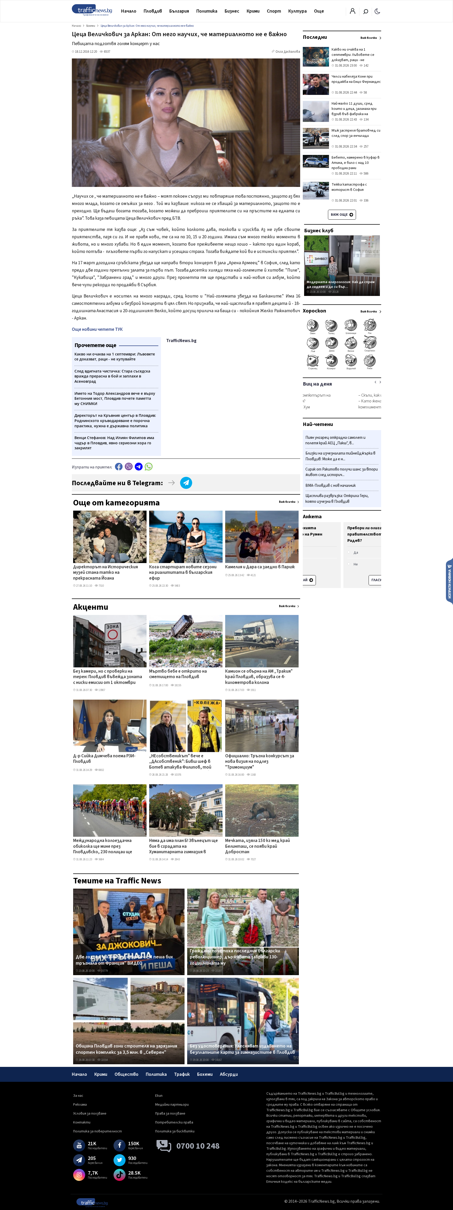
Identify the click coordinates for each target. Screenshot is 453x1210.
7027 (253, 859)
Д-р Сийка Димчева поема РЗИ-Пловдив (104, 759)
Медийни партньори (172, 1104)
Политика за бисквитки (175, 1131)
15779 (104, 971)
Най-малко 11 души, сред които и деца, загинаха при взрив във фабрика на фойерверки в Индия (354, 111)
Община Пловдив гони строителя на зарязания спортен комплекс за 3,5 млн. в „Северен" (126, 1049)
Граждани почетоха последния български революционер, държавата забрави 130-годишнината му (235, 957)
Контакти (81, 1122)
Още (319, 11)
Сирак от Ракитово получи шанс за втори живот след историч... (341, 472)
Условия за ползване (89, 1113)
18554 (104, 1060)
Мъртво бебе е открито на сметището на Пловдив (178, 674)
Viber (129, 466)
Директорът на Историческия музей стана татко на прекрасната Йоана (105, 572)
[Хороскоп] (342, 369)
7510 (101, 586)
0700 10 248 (198, 1146)
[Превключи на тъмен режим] (377, 11)
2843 (177, 859)
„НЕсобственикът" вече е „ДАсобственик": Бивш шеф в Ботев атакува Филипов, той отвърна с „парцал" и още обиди (183, 762)
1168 (253, 775)
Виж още (339, 214)
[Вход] (352, 12)
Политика (206, 11)
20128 (335, 292)
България (179, 11)
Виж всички (287, 502)
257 (365, 146)
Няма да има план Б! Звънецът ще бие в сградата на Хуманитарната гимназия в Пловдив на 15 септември (183, 846)
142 (365, 65)
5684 (101, 859)
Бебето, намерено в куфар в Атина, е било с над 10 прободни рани (356, 163)
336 (365, 200)
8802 (101, 770)
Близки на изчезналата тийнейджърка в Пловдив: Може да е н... (340, 456)
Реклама (80, 1104)
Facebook (119, 466)
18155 (177, 685)
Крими (253, 11)
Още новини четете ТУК (97, 329)
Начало (128, 11)
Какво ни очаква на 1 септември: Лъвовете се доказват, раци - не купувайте (353, 57)
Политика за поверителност (97, 1131)
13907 (101, 690)
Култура (297, 11)
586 (365, 173)
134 (365, 119)
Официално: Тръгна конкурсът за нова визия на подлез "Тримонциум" (259, 761)
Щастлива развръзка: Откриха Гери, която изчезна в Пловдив (337, 499)
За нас (78, 1095)
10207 (218, 971)
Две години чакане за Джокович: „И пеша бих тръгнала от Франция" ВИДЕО (124, 960)
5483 (177, 586)
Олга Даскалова (288, 51)
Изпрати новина (449, 581)
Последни (315, 37)
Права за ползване (170, 1113)
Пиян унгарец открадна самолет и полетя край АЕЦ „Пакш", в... (335, 440)
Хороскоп (314, 311)
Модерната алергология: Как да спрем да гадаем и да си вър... (341, 284)
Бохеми (205, 1074)
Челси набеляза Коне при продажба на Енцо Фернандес (356, 79)
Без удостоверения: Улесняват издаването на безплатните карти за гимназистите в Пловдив (242, 1049)
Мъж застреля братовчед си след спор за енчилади (356, 133)
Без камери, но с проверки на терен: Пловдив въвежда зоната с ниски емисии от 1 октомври (107, 677)
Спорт (274, 11)
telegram (139, 466)
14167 (218, 1060)
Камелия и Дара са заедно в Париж (260, 567)
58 (365, 92)
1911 (253, 690)
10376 (177, 775)
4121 (253, 575)
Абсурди (229, 1074)
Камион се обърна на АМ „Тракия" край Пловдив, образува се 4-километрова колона (259, 677)
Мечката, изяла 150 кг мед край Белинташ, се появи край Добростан (257, 846)
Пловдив (153, 11)
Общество (126, 1074)
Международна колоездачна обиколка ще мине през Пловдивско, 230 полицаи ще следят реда (102, 846)
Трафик (182, 1074)
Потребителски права (174, 1122)
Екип (159, 1095)
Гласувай (339, 580)
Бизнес (232, 11)
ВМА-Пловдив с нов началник (330, 486)
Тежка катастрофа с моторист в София (349, 187)
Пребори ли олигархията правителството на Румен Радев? (335, 534)
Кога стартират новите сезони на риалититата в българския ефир (183, 572)
